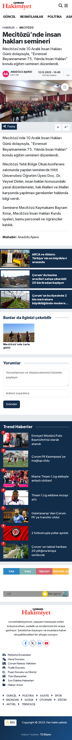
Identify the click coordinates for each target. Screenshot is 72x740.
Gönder (11, 404)
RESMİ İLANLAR (31, 17)
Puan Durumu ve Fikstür (22, 672)
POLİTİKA (55, 17)
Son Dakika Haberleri (21, 680)
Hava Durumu (16, 659)
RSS (12, 722)
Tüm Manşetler (17, 676)
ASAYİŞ (44, 695)
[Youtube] (46, 643)
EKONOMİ (12, 699)
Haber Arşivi (15, 685)
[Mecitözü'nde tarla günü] (18, 332)
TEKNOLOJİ (28, 704)
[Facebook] (25, 643)
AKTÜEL (11, 704)
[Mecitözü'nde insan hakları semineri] (36, 101)
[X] (32, 643)
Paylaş (11, 126)
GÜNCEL (9, 17)
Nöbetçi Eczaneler (19, 654)
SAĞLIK (29, 699)
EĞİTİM (62, 699)
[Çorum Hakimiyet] (16, 6)
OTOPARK (46, 699)
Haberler (8, 27)
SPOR (58, 695)
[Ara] (61, 6)
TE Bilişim (45, 734)
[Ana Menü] (66, 6)
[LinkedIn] (39, 643)
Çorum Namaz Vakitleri (22, 663)
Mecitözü (26, 27)
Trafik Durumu (16, 667)
